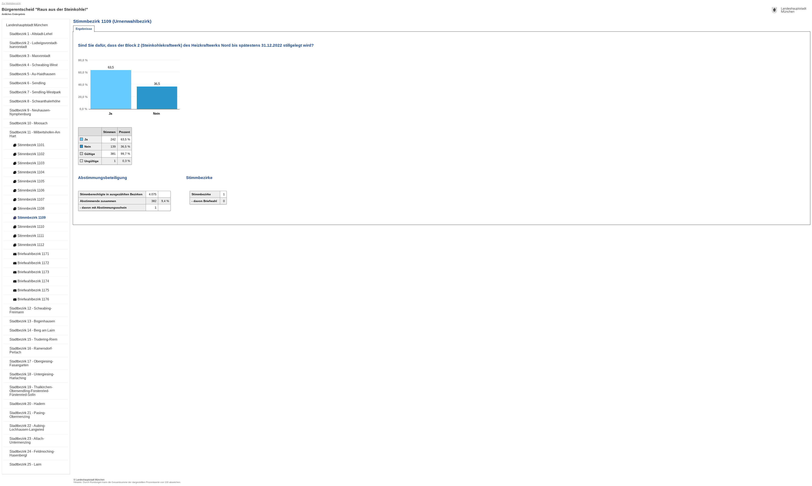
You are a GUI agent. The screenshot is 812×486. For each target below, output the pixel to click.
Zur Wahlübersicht (11, 3)
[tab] (83, 29)
